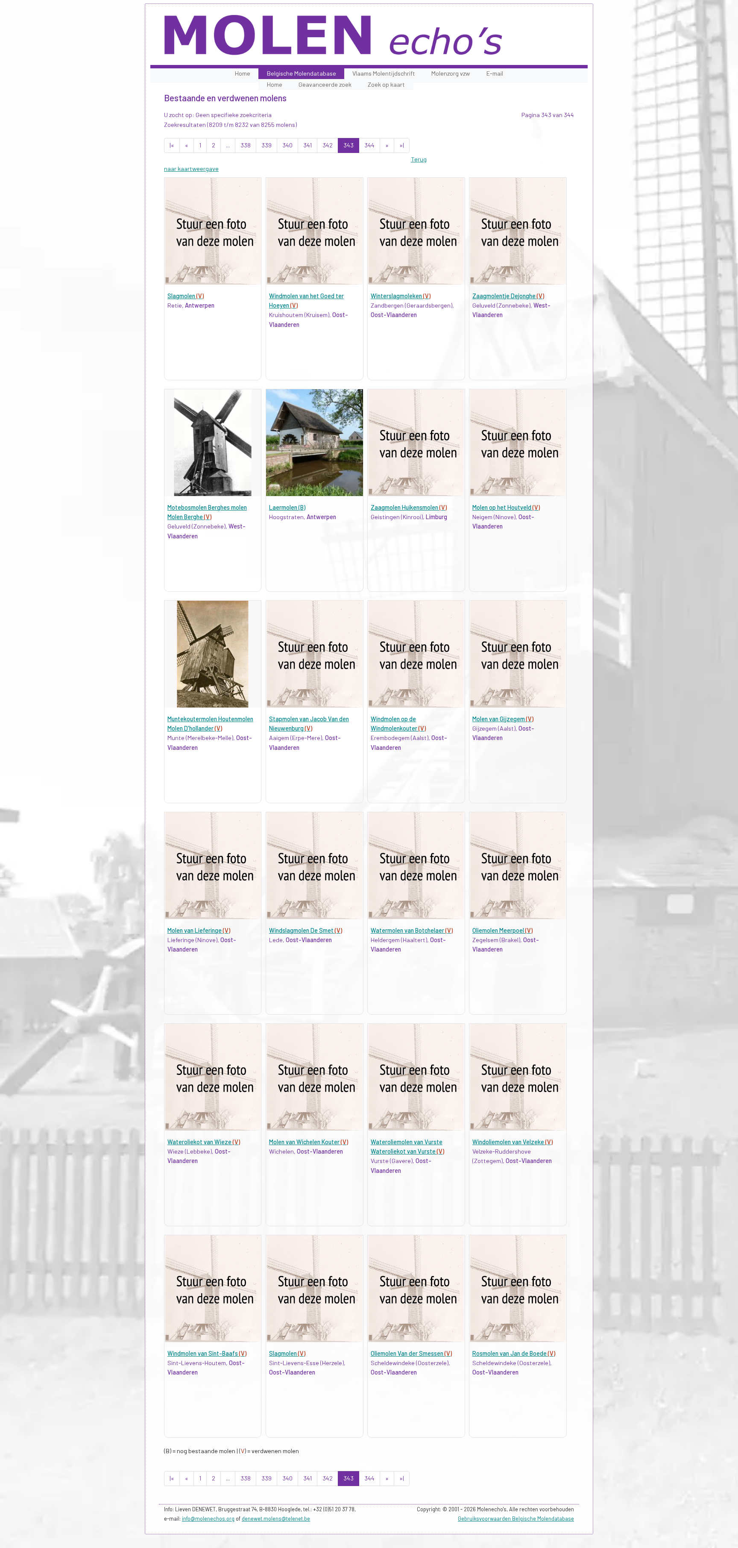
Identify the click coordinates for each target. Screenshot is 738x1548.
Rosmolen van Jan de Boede (513, 1353)
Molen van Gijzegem (502, 719)
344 (369, 145)
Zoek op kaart (386, 84)
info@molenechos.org (208, 1518)
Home (242, 73)
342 (327, 145)
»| (401, 145)
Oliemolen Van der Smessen (411, 1353)
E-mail (494, 73)
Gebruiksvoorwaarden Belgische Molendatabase (516, 1518)
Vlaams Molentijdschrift (383, 73)
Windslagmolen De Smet (305, 930)
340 (287, 145)
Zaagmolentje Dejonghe (508, 296)
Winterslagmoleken (400, 296)
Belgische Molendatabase (301, 73)
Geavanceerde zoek (325, 84)
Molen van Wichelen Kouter (308, 1142)
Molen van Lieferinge (198, 930)
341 (307, 145)
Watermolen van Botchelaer (412, 930)
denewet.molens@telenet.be (276, 1518)
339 (266, 145)
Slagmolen (185, 296)
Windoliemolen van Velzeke (512, 1142)
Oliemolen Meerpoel (502, 930)
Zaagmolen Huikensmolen (409, 507)
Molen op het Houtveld (506, 507)
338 (245, 145)
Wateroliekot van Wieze (203, 1142)
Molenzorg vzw (450, 73)
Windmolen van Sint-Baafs (206, 1353)
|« (172, 145)
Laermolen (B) (287, 507)
